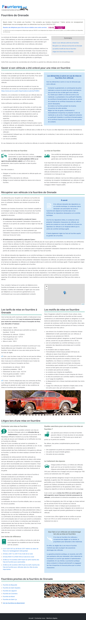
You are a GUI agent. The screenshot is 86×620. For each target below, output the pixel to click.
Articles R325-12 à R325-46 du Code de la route (18, 557)
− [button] (46, 289)
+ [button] (46, 286)
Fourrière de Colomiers (10, 593)
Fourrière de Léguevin (10, 591)
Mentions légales (51, 618)
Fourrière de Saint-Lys (10, 599)
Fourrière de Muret (9, 596)
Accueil (31, 618)
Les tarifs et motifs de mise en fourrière (64, 48)
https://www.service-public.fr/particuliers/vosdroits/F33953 (20, 91)
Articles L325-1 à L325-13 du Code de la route (18, 554)
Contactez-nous (40, 618)
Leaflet (82, 304)
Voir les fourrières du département (14, 603)
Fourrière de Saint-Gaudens (11, 588)
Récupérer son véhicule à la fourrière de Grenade (67, 46)
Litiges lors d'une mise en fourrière (63, 51)
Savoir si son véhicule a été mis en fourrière (66, 43)
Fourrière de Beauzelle (10, 585)
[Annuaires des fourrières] (14, 8)
